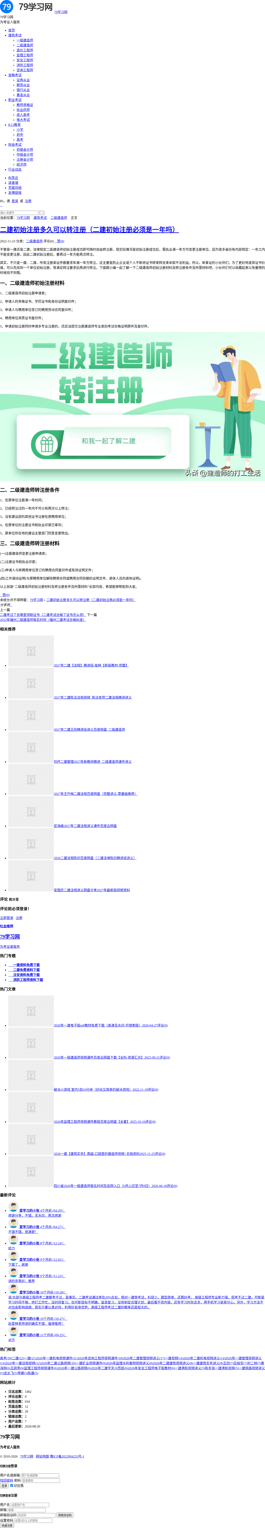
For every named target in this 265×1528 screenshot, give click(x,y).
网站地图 (42, 1456)
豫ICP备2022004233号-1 (67, 1456)
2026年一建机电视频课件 (57, 1358)
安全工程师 (25, 60)
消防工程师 (25, 65)
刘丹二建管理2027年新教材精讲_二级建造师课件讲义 (93, 761)
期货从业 (23, 85)
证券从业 (23, 80)
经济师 (21, 164)
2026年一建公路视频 (74, 1368)
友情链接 (15, 192)
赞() (59, 241)
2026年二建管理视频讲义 (144, 1358)
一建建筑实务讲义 (208, 1363)
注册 (28, 201)
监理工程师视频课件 (41, 1368)
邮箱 (3, 1510)
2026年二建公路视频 (58, 1363)
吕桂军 (240, 1363)
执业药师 (23, 110)
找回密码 (6, 1480)
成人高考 (23, 115)
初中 (20, 134)
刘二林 (254, 1363)
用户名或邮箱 (10, 1475)
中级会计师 (25, 154)
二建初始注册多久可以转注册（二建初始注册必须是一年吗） (89, 229)
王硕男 (17, 1368)
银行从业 (23, 90)
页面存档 (15, 188)
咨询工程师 (25, 70)
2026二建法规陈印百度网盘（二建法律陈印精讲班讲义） (95, 858)
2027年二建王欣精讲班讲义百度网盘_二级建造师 (89, 729)
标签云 (13, 178)
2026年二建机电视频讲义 (204, 1358)
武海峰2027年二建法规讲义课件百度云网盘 (85, 826)
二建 (18, 1358)
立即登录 (6, 918)
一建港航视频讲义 (190, 1368)
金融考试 (15, 75)
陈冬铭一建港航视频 (221, 1368)
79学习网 (60, 12)
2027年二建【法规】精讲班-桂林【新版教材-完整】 (91, 665)
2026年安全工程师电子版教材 (151, 1368)
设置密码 (6, 1520)
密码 (17, 1480)
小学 (20, 130)
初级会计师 (25, 149)
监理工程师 (25, 55)
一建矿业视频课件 (91, 1363)
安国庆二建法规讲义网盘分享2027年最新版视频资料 (92, 890)
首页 (11, 30)
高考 (20, 139)
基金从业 (23, 95)
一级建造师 (25, 40)
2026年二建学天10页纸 (109, 1368)
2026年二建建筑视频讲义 (173, 1363)
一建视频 (174, 1358)
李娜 (22, 1373)
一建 (30, 1358)
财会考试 (15, 144)
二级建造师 (25, 45)
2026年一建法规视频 (23, 1363)
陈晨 (33, 1373)
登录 (15, 201)
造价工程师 (25, 50)
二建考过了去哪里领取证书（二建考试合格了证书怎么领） (43, 615)
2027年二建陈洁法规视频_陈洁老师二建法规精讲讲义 (93, 697)
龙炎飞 (10, 1373)
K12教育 (14, 125)
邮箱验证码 (8, 1515)
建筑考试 (15, 35)
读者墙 (13, 183)
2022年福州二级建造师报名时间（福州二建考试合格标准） (43, 620)
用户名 (5, 1504)
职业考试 (15, 100)
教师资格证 (25, 105)
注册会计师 (25, 159)
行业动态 (15, 169)
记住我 (19, 1485)
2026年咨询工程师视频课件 (100, 1358)
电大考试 (23, 120)
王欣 (228, 1363)
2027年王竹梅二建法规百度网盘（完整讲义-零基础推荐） (96, 794)
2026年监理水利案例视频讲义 (129, 1363)
